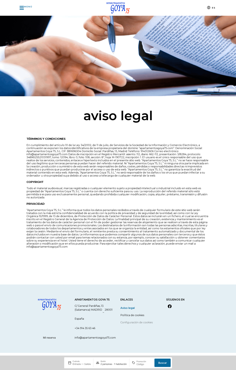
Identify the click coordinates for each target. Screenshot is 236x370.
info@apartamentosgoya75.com (95, 337)
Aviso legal (127, 308)
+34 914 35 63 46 (85, 328)
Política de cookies (132, 315)
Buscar (162, 362)
